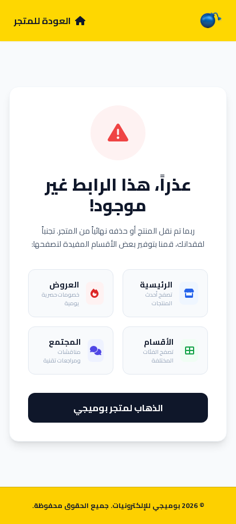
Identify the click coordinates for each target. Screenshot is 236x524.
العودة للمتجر (43, 20)
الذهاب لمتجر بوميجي (118, 407)
